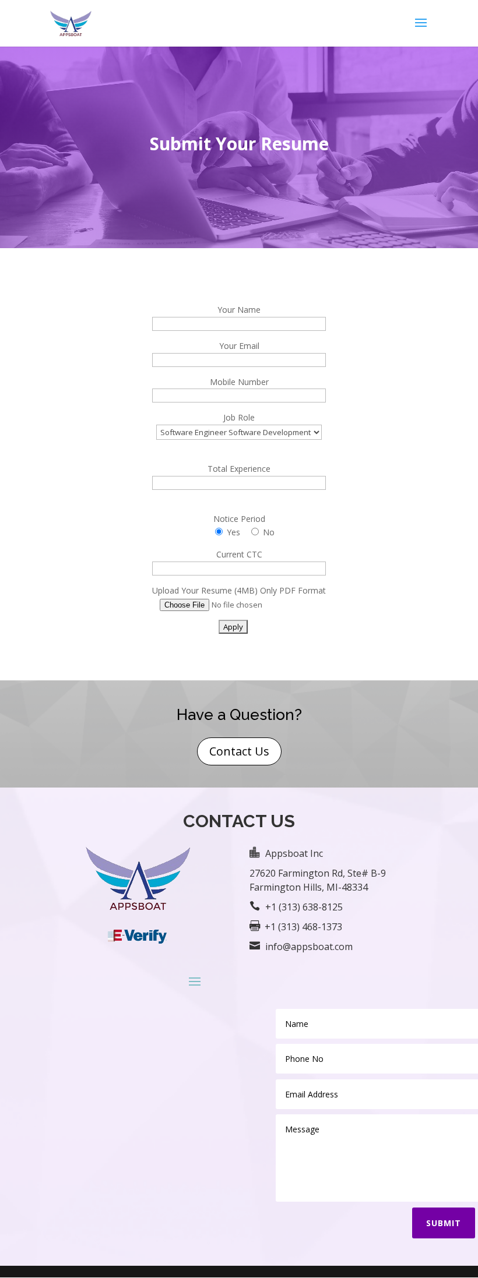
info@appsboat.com (309, 946)
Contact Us (239, 751)
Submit (443, 1222)
